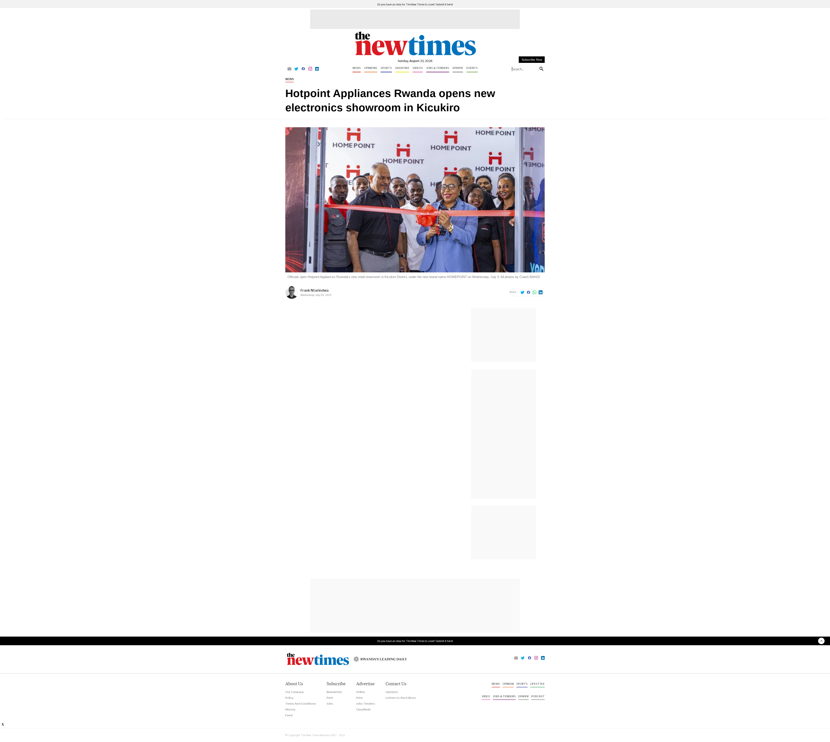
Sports (386, 68)
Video (486, 696)
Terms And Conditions (300, 703)
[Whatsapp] (534, 293)
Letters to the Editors (401, 697)
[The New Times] (415, 55)
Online (360, 692)
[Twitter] (296, 69)
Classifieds (363, 709)
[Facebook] (303, 69)
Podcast (538, 696)
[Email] (289, 69)
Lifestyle (537, 683)
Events (472, 68)
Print (330, 697)
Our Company (294, 692)
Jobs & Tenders (437, 68)
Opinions (370, 68)
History (290, 709)
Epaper (458, 68)
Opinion (508, 683)
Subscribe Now (532, 59)
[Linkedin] (317, 69)
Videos (418, 68)
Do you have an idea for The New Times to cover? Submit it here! (415, 4)
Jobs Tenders (365, 703)
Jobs (330, 703)
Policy (289, 697)
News (357, 68)
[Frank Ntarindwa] (291, 297)
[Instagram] (310, 69)
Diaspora (402, 68)
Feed (288, 715)
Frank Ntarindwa (314, 290)
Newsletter (334, 692)
